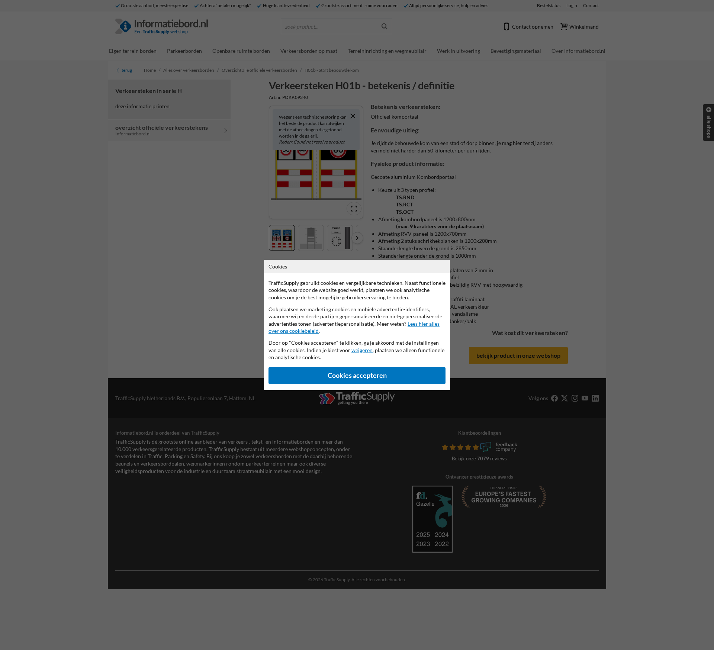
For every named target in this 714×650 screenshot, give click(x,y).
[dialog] (357, 325)
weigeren (362, 350)
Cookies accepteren (357, 375)
